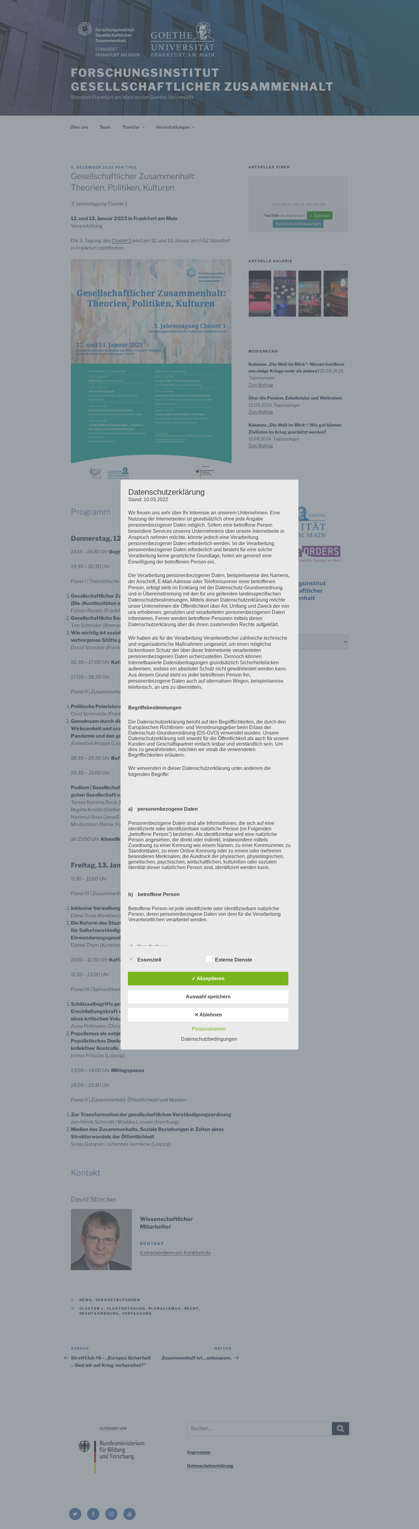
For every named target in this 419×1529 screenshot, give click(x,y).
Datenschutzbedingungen (209, 1039)
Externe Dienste (233, 959)
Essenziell (149, 959)
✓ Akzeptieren (208, 978)
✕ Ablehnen (208, 1014)
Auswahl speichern (208, 996)
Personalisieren (209, 1029)
